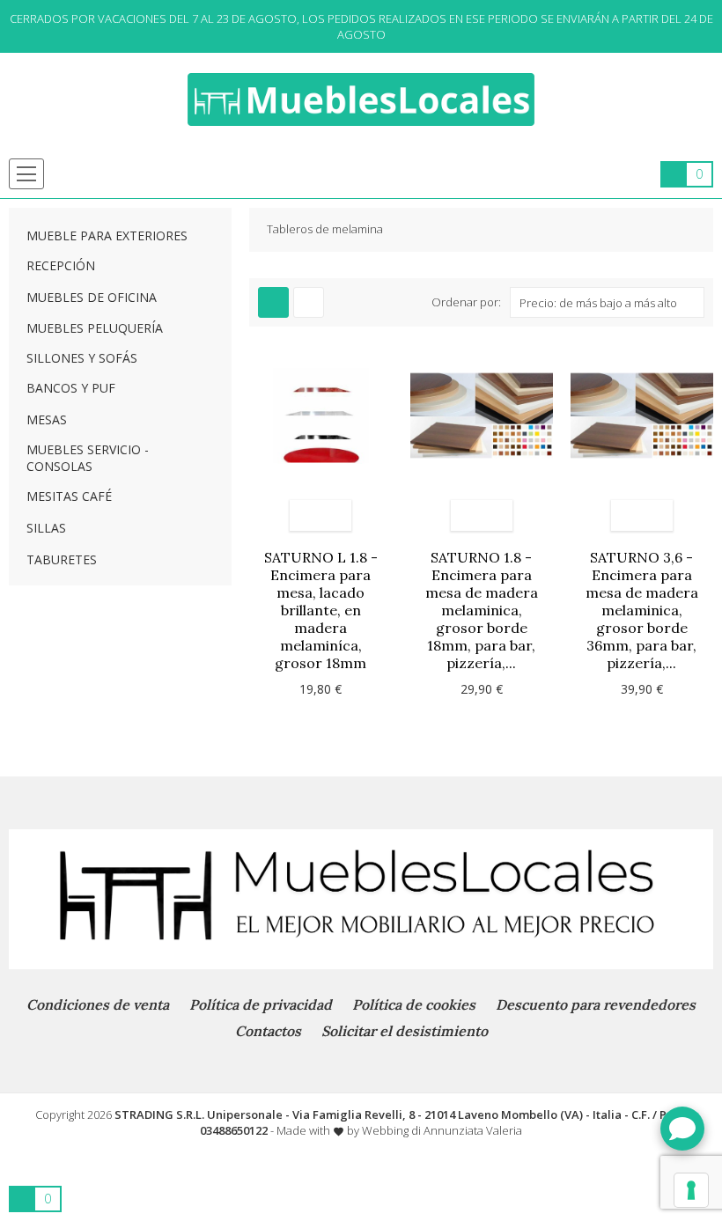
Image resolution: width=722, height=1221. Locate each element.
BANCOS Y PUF (70, 387)
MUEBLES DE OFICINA (91, 297)
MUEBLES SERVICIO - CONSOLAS (87, 457)
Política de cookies (413, 1004)
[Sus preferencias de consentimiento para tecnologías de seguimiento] (691, 1190)
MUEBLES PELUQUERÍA (94, 328)
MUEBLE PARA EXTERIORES (107, 235)
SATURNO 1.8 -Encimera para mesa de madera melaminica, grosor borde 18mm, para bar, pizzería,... (481, 610)
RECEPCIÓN (60, 265)
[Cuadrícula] (273, 302)
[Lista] (308, 302)
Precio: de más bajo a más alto (598, 303)
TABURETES (61, 559)
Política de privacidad (260, 1004)
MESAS (46, 419)
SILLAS (46, 527)
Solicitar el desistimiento (404, 1031)
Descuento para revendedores (596, 1004)
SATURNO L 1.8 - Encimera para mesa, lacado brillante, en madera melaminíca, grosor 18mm (321, 610)
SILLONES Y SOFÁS (81, 357)
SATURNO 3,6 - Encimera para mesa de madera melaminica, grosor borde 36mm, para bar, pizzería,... (642, 610)
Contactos (268, 1031)
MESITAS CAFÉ (69, 496)
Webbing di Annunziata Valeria (442, 1130)
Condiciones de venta (97, 1004)
